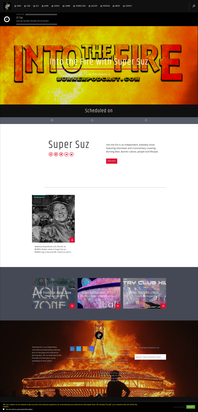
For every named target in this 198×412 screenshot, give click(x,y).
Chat (28, 5)
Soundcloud (81, 5)
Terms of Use (62, 406)
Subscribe (74, 406)
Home (19, 5)
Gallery (94, 5)
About (117, 5)
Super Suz (54, 219)
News (46, 5)
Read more (112, 161)
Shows (67, 5)
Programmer (39, 197)
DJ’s (37, 5)
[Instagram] (91, 348)
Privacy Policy (48, 406)
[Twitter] (78, 348)
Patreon (106, 5)
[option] (53, 225)
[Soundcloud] (85, 348)
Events (57, 5)
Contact (129, 5)
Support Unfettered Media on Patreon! (82, 358)
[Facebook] (72, 348)
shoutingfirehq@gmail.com (149, 348)
